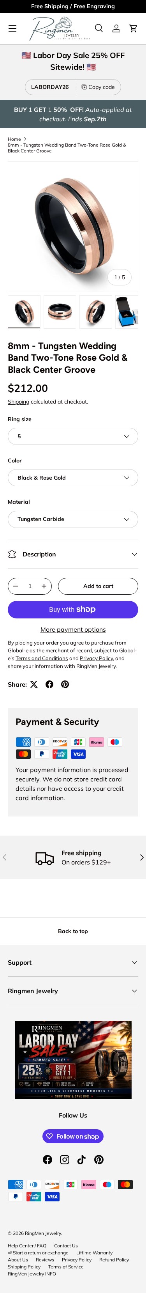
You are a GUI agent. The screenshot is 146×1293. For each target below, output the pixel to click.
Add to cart (98, 586)
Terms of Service (66, 1267)
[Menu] (12, 28)
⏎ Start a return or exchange (38, 1253)
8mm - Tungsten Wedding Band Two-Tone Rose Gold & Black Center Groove (67, 148)
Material (19, 501)
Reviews (45, 1260)
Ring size (20, 419)
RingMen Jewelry (43, 1233)
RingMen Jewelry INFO (32, 1274)
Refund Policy (114, 1260)
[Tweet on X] (34, 684)
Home (14, 139)
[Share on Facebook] (49, 684)
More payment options (73, 629)
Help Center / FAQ (27, 1246)
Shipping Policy (24, 1267)
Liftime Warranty (94, 1253)
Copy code (101, 86)
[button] (133, 28)
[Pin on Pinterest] (65, 684)
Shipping (18, 401)
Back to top (73, 931)
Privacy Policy (76, 1260)
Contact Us (66, 1246)
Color (15, 460)
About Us (18, 1260)
